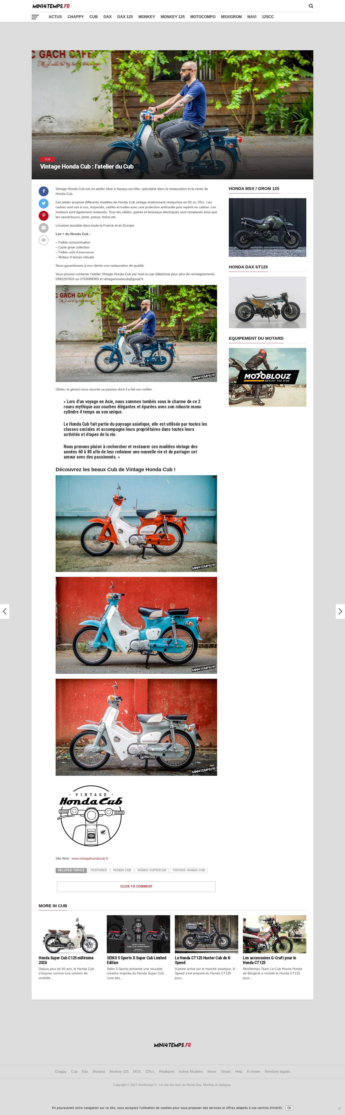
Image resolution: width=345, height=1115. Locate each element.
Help (238, 1071)
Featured (99, 870)
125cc (268, 17)
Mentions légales (278, 1071)
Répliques (166, 1071)
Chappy (76, 17)
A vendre (253, 1071)
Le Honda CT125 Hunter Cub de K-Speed (203, 960)
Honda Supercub (152, 870)
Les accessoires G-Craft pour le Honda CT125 (269, 960)
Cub (93, 17)
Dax (108, 17)
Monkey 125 (173, 17)
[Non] (339, 1108)
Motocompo (202, 17)
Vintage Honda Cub (188, 870)
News (211, 1071)
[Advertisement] (172, 36)
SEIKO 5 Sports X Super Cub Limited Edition (136, 960)
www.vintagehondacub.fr (90, 858)
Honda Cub (122, 870)
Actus (55, 17)
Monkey (146, 17)
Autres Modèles (191, 1071)
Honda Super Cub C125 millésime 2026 (66, 960)
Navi (251, 17)
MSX (137, 1071)
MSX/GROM (231, 17)
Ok (289, 1108)
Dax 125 (125, 17)
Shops (226, 1071)
